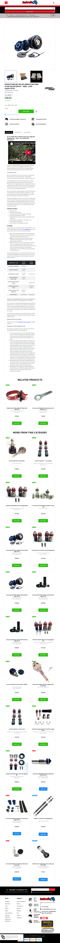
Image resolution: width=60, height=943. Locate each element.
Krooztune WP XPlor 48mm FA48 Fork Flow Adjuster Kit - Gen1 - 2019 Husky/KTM (23, 16)
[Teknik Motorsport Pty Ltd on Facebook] (41, 918)
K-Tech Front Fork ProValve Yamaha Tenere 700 (43, 506)
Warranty (19, 908)
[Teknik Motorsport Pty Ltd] (30, 2)
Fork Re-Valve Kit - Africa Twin (17, 729)
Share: (6, 95)
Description (9, 132)
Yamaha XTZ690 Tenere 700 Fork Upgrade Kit (17, 774)
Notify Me (43, 789)
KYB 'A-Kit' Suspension (7, 916)
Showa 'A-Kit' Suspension (8, 920)
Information (18, 132)
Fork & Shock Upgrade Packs (21, 15)
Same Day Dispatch (14, 124)
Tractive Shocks (8, 913)
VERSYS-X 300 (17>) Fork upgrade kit (43, 818)
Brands (6, 910)
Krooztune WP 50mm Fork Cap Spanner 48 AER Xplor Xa (43, 408)
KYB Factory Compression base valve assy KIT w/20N (43, 864)
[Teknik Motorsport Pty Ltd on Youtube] (44, 918)
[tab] (9, 132)
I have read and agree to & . (42, 892)
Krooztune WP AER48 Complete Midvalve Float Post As (43, 774)
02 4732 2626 (45, 906)
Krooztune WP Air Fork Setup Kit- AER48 (17, 684)
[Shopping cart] (53, 3)
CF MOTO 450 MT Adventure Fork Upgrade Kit (43, 640)
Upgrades (12, 15)
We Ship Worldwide (41, 124)
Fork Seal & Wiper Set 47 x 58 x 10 (11, 937)
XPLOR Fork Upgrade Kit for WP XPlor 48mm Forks (43, 729)
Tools (6, 906)
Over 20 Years (35, 899)
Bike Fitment (27, 132)
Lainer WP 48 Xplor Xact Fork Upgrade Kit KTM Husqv (43, 685)
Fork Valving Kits (32, 15)
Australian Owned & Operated (18, 119)
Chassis (7, 908)
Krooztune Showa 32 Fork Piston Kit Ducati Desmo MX (17, 864)
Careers (18, 915)
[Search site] (53, 8)
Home (7, 15)
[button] (36, 111)
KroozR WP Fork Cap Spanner (24, 322)
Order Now (43, 834)
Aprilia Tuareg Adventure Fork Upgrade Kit (17, 505)
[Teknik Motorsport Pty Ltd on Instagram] (47, 918)
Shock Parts (7, 903)
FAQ (17, 913)
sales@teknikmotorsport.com (49, 909)
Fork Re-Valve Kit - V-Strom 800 (43, 461)
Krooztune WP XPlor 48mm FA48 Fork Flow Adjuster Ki (17, 551)
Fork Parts (7, 901)
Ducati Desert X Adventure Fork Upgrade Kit (43, 550)
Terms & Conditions (43, 892)
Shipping (19, 910)
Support (19, 898)
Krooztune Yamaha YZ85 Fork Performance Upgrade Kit (17, 819)
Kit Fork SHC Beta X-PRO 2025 (17, 461)
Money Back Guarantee (37, 910)
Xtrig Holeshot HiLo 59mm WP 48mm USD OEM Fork (17, 408)
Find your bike (29, 11)
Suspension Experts (41, 119)
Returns (18, 903)
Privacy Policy (49, 892)
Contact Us (19, 917)
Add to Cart (26, 111)
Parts (6, 898)
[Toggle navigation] (6, 2)
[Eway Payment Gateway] (47, 924)
